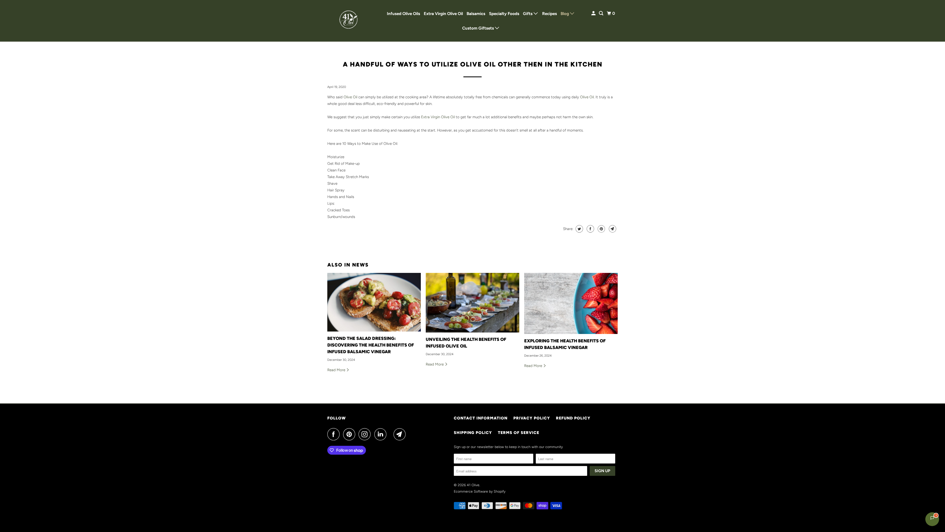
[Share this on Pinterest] (601, 229)
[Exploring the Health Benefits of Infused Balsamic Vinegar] (571, 303)
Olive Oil (350, 97)
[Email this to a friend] (612, 229)
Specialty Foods (504, 13)
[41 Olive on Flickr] (391, 434)
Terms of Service (518, 432)
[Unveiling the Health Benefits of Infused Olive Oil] (472, 302)
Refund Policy (573, 418)
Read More (336, 370)
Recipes (549, 13)
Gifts (528, 13)
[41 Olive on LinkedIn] (381, 434)
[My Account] (593, 13)
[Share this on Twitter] (578, 229)
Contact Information (480, 418)
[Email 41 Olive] (401, 434)
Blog (565, 13)
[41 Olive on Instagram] (366, 434)
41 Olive (473, 485)
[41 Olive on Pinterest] (350, 434)
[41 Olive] (349, 21)
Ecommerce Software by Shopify (479, 491)
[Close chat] (928, 411)
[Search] (601, 13)
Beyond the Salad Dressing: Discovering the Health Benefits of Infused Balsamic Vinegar (370, 345)
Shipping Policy (473, 432)
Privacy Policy (531, 418)
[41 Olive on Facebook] (334, 434)
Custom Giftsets (478, 28)
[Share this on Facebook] (589, 229)
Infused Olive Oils (403, 13)
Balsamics (476, 13)
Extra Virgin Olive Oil (443, 13)
